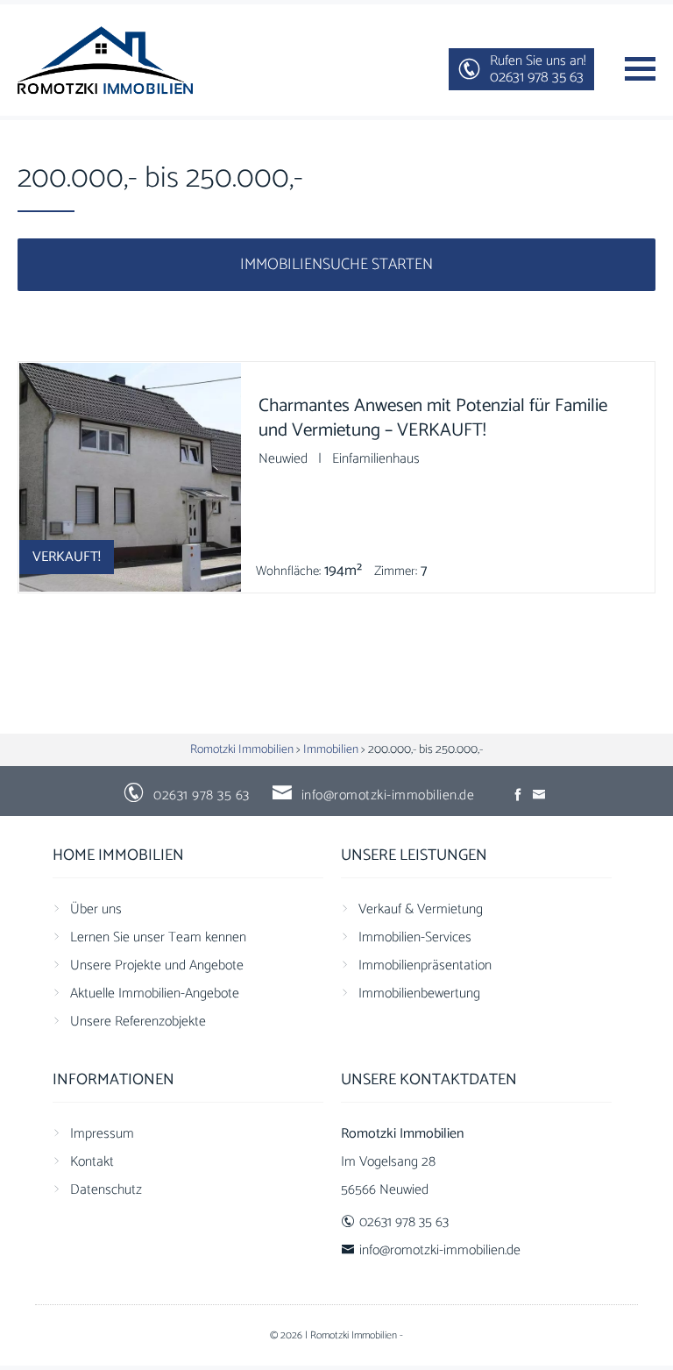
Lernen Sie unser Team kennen (158, 937)
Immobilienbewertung (419, 993)
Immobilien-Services (414, 937)
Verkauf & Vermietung (420, 909)
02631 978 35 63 (201, 795)
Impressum (102, 1134)
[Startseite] (105, 60)
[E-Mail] (539, 795)
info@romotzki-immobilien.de (388, 795)
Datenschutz (106, 1190)
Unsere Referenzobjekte (138, 1021)
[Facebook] (518, 795)
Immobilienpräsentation (425, 965)
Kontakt (92, 1162)
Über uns (96, 909)
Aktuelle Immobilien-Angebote (154, 993)
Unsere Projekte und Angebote (157, 965)
